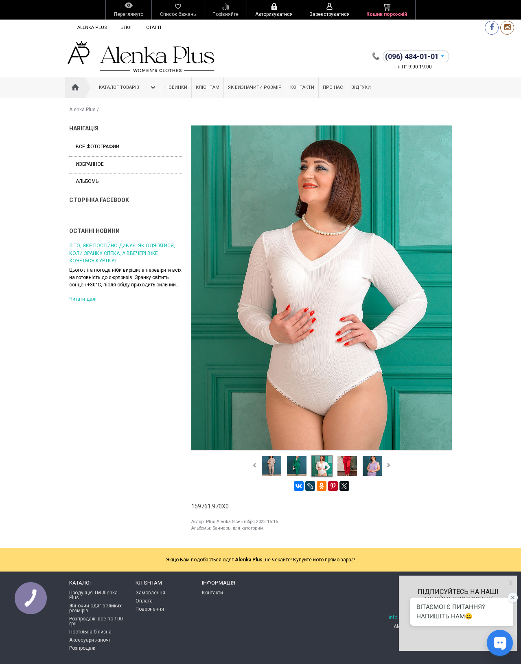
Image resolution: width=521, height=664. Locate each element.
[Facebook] (491, 27)
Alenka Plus (92, 27)
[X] (344, 486)
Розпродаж (82, 648)
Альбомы (88, 181)
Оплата (144, 601)
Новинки (176, 87)
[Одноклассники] (321, 486)
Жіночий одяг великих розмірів (95, 608)
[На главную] (75, 87)
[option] (141, 271)
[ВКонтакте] (299, 486)
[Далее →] (321, 450)
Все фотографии (97, 147)
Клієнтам (207, 87)
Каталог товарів (119, 87)
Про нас (333, 87)
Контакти (302, 87)
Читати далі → (100, 298)
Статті (153, 27)
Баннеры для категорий (237, 528)
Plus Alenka (218, 521)
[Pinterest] (333, 486)
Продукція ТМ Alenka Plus (93, 595)
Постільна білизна (90, 632)
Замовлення (150, 593)
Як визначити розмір (255, 87)
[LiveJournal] (310, 486)
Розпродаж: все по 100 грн (96, 621)
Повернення (150, 609)
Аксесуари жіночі (89, 640)
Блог (126, 27)
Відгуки (361, 87)
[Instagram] (507, 27)
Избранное (90, 164)
